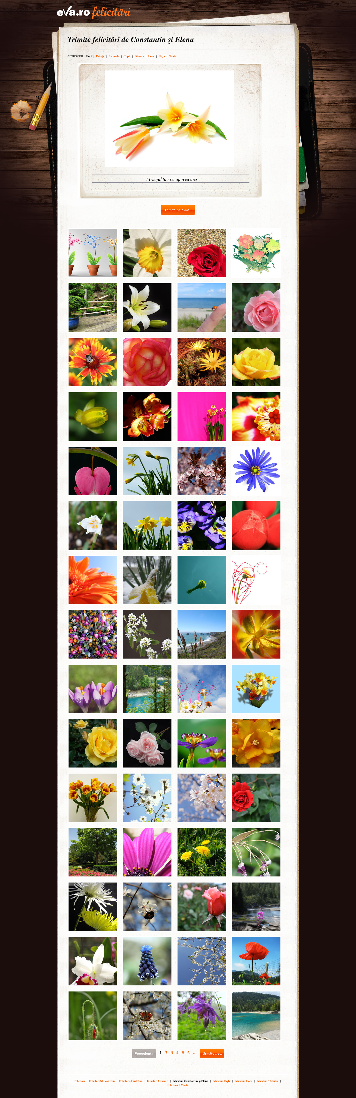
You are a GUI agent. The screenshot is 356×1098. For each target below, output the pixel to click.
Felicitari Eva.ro (94, 12)
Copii (127, 56)
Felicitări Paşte (221, 1081)
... (195, 1052)
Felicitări (79, 1081)
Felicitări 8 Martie (267, 1081)
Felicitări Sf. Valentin (102, 1081)
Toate (172, 56)
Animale (114, 56)
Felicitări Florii (243, 1081)
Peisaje (100, 56)
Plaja (162, 56)
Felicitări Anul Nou (131, 1081)
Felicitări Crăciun (157, 1081)
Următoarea (212, 1053)
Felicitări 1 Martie (178, 1085)
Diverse (139, 56)
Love (151, 56)
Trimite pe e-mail (178, 210)
